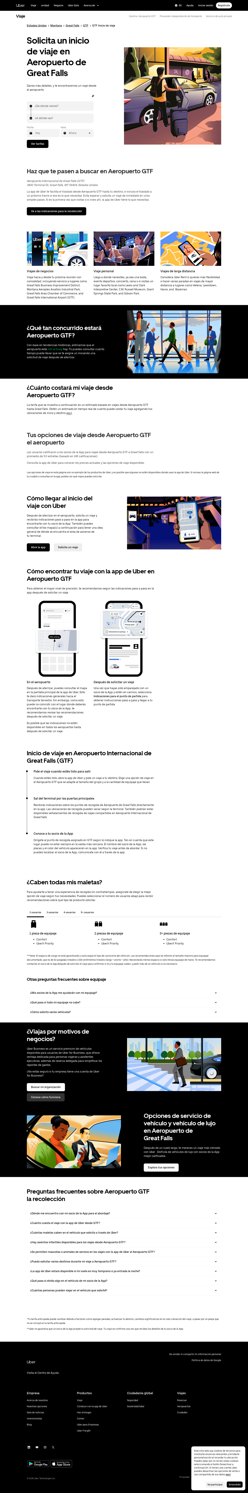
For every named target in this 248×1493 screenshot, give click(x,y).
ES (180, 5)
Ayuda (190, 5)
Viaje (33, 5)
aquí (69, 413)
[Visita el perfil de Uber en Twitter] (53, 1447)
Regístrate (224, 5)
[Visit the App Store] (61, 1464)
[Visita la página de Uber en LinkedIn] (29, 1447)
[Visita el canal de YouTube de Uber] (37, 1447)
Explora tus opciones (161, 1167)
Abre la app (38, 547)
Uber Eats (73, 5)
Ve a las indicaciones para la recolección (56, 211)
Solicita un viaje (68, 547)
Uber (20, 5)
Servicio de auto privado (219, 16)
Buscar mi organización (46, 1087)
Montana (56, 25)
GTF (85, 25)
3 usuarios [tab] (52, 912)
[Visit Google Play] (38, 1464)
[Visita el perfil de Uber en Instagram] (45, 1447)
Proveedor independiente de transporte (181, 16)
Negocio (58, 5)
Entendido (235, 1484)
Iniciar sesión (205, 5)
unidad (45, 5)
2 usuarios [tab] (35, 912)
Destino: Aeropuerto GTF (142, 16)
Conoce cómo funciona (45, 1097)
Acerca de (89, 5)
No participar (215, 1484)
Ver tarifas (37, 143)
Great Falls (72, 25)
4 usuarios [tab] (69, 912)
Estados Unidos (37, 25)
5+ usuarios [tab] (87, 912)
